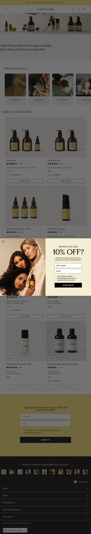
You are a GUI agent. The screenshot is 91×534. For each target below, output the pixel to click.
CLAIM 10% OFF (68, 285)
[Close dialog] (3, 241)
